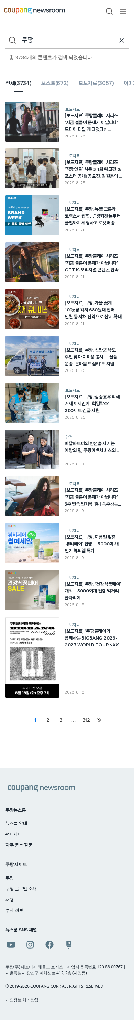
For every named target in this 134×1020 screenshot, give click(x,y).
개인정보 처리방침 (21, 1000)
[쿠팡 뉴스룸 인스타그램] (30, 944)
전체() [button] (18, 83)
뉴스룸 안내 (16, 823)
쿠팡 (9, 878)
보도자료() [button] (96, 83)
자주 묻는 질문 (18, 845)
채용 (9, 900)
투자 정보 (14, 910)
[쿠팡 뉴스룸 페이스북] (49, 944)
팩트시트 (13, 834)
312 (86, 720)
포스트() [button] (54, 83)
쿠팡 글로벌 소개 (20, 889)
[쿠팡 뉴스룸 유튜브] (10, 944)
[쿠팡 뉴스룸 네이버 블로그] (68, 944)
